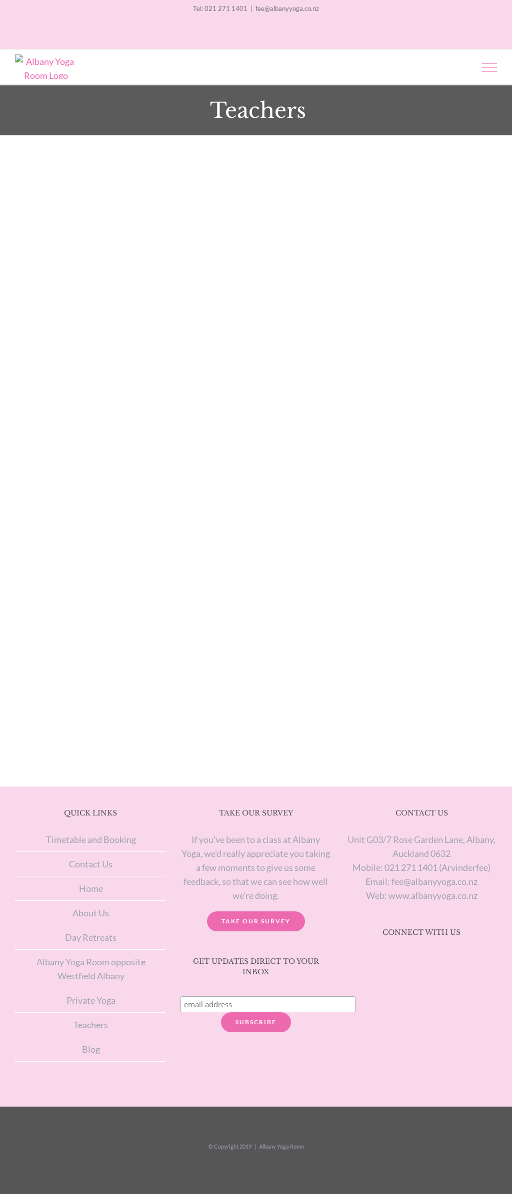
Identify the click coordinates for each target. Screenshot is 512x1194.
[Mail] (435, 960)
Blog (91, 1049)
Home (91, 888)
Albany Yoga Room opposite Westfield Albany (91, 968)
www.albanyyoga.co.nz (433, 895)
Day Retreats (90, 937)
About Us (90, 912)
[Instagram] (409, 960)
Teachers (91, 1024)
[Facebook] (421, 960)
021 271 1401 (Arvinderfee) (437, 867)
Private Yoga (91, 1000)
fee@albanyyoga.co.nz (287, 8)
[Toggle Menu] (489, 67)
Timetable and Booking (91, 839)
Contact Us (90, 863)
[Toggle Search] (455, 67)
